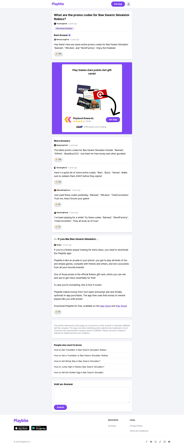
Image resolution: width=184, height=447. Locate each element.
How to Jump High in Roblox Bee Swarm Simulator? (79, 367)
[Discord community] (151, 442)
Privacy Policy (136, 425)
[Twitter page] (156, 442)
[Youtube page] (169, 442)
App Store (105, 306)
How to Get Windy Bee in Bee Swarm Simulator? (77, 361)
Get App (118, 4)
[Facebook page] (147, 442)
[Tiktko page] (160, 442)
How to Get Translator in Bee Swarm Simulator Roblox (80, 350)
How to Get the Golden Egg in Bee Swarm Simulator (79, 372)
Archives (112, 425)
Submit (60, 407)
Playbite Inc (25, 441)
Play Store (121, 306)
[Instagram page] (165, 442)
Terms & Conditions (139, 430)
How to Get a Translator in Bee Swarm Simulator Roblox (81, 355)
